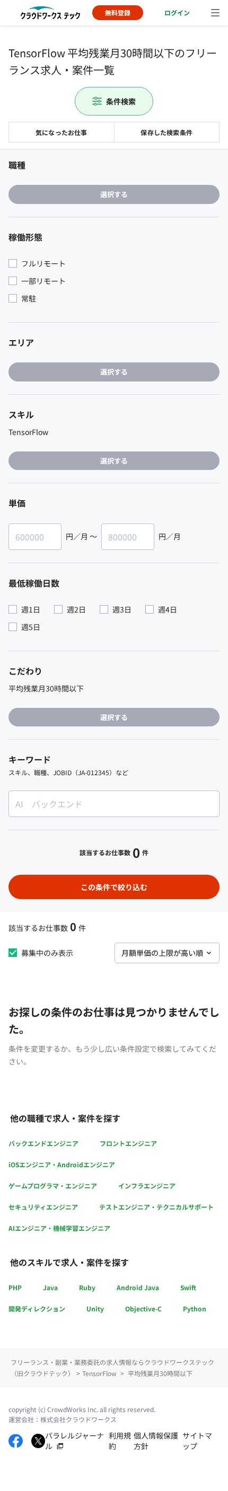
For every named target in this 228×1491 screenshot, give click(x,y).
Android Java (138, 1287)
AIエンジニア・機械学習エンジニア (59, 1227)
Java (50, 1287)
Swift (188, 1287)
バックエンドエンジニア (43, 1143)
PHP (15, 1287)
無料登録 (117, 12)
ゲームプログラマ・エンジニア (52, 1185)
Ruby (87, 1287)
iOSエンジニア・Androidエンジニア (61, 1164)
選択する (114, 194)
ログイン (177, 12)
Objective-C (143, 1308)
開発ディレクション (36, 1308)
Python (194, 1308)
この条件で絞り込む (114, 887)
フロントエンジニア (128, 1143)
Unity (95, 1308)
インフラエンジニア (147, 1185)
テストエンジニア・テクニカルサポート (156, 1206)
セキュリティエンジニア (43, 1206)
